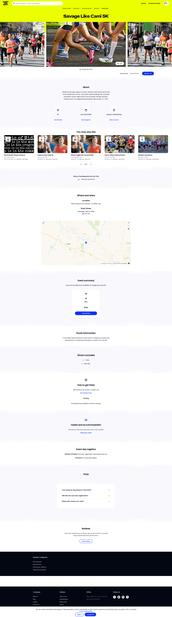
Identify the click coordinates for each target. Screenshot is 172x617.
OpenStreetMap (117, 263)
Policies (62, 592)
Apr (142, 138)
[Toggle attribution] (129, 263)
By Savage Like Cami (86, 69)
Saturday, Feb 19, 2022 (86, 211)
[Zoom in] (128, 222)
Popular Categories (40, 557)
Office (88, 592)
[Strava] (128, 599)
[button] (86, 242)
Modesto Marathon (145, 155)
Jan (41, 138)
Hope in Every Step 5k (45, 155)
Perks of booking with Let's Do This (86, 176)
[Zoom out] (128, 225)
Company (36, 592)
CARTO (109, 263)
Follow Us (116, 592)
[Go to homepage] (6, 3)
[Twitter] (119, 599)
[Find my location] (128, 229)
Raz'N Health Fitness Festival (14, 155)
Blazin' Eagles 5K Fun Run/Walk (82, 155)
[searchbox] (37, 3)
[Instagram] (124, 599)
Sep (8, 138)
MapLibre (103, 263)
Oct (109, 138)
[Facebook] (115, 599)
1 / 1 (86, 164)
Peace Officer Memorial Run (115, 155)
